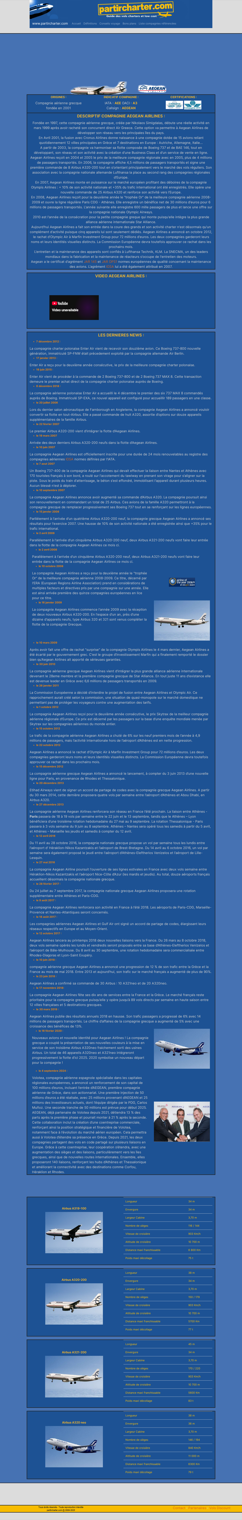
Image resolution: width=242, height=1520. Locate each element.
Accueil (77, 23)
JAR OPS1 (109, 262)
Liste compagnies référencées (158, 23)
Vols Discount (219, 1508)
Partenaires (197, 1508)
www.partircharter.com (50, 23)
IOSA (110, 267)
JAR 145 (90, 262)
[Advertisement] (121, 57)
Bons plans (130, 23)
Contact (179, 1508)
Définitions (90, 23)
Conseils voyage (110, 23)
